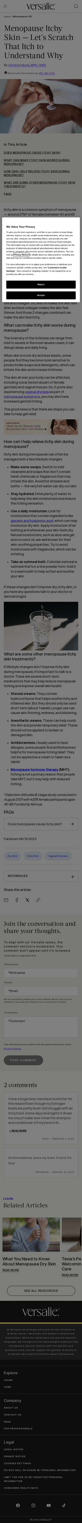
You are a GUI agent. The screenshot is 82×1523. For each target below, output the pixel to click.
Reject (41, 284)
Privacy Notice (21, 255)
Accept (41, 295)
